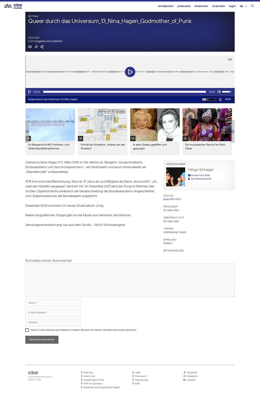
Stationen (201, 6)
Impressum (140, 376)
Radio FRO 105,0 (172, 199)
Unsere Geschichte (93, 380)
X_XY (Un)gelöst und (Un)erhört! (45, 41)
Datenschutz (141, 380)
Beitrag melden (173, 250)
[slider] (124, 92)
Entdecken (166, 6)
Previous (27, 132)
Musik (182, 232)
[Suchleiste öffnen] (252, 7)
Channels (218, 6)
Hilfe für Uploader (92, 383)
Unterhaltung (170, 232)
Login (232, 6)
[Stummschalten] (219, 92)
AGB (137, 383)
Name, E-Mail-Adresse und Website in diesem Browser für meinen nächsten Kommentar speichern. (83, 330)
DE (241, 6)
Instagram (192, 376)
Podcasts (184, 6)
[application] (130, 92)
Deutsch (167, 243)
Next (233, 132)
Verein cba (89, 376)
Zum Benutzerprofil (200, 179)
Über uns (88, 372)
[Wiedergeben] (29, 92)
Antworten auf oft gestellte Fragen (101, 387)
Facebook (191, 372)
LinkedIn (191, 380)
